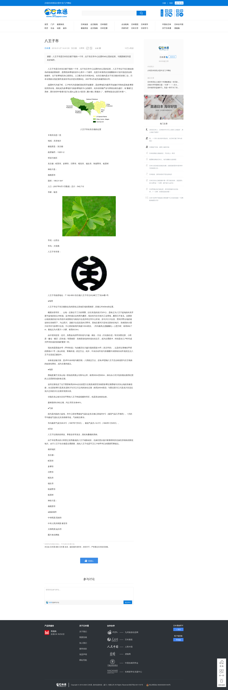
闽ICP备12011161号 (136, 685)
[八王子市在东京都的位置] (89, 110)
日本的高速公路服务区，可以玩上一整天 (162, 153)
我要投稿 (83, 637)
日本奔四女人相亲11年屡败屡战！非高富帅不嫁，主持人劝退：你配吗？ (174, 82)
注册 (164, 3)
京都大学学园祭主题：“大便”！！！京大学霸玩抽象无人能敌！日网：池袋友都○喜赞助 (179, 84)
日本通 (47, 48)
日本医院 (134, 24)
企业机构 (125, 24)
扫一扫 (221, 675)
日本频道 (126, 639)
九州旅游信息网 (129, 632)
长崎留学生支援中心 (131, 671)
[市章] (89, 273)
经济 (46, 28)
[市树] (89, 216)
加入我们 (83, 643)
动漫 (58, 28)
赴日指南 (94, 28)
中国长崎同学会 (129, 662)
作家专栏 (125, 28)
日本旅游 (84, 24)
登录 (171, 3)
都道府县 (84, 28)
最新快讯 (60, 24)
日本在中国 (178, 24)
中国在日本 (166, 24)
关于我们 (83, 631)
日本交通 (103, 28)
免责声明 (83, 654)
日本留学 (144, 24)
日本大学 (134, 28)
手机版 (178, 640)
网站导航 (83, 660)
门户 (52, 24)
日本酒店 (103, 24)
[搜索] (141, 13)
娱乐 (65, 28)
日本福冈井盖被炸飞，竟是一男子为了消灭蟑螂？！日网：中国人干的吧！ (174, 87)
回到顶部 (221, 685)
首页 (46, 24)
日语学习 (144, 28)
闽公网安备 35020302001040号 (160, 685)
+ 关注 (178, 629)
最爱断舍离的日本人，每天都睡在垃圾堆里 (162, 159)
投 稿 (221, 666)
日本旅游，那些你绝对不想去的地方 (160, 174)
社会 (52, 28)
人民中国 (126, 646)
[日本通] (56, 13)
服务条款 (83, 648)
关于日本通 (166, 28)
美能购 (177, 28)
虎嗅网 (125, 654)
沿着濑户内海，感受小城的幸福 (159, 147)
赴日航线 (94, 24)
